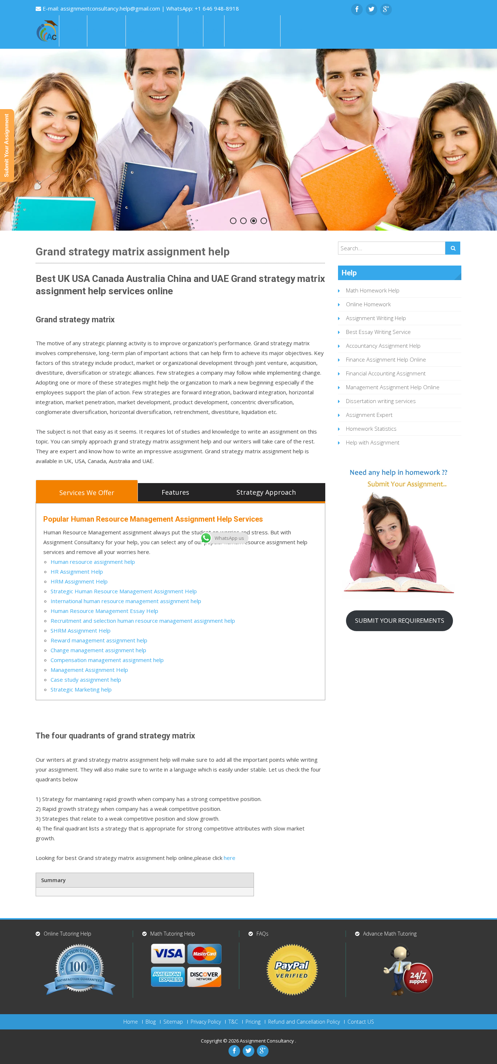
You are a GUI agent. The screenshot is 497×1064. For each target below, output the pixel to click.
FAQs (190, 31)
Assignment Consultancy (267, 1040)
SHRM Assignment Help (81, 630)
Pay (213, 31)
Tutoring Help (252, 31)
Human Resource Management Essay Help (104, 610)
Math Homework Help (372, 290)
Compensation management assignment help (107, 659)
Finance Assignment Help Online (386, 359)
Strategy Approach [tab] (266, 492)
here (229, 857)
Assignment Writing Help (376, 318)
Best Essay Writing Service (378, 331)
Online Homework (368, 304)
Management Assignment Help (89, 669)
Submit (296, 31)
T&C (233, 1022)
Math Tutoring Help (172, 933)
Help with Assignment (372, 442)
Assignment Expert (369, 414)
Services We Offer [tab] (86, 492)
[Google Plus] (386, 9)
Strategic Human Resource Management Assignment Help (124, 591)
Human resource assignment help (93, 561)
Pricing (253, 1022)
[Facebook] (357, 9)
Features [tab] (175, 492)
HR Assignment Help (77, 571)
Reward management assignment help (99, 640)
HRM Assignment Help (79, 581)
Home (73, 31)
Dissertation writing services (381, 401)
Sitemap (173, 1022)
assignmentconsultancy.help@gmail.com (111, 8)
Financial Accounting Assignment (386, 373)
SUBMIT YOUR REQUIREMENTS (399, 620)
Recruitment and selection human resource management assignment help (143, 620)
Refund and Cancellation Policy (304, 1022)
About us (106, 31)
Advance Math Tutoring (390, 933)
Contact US (360, 1022)
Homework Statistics (371, 428)
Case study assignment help (86, 679)
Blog (151, 1022)
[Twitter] (371, 9)
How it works (152, 31)
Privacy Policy (206, 1022)
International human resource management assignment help (126, 601)
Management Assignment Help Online (393, 387)
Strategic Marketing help (81, 689)
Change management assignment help (98, 650)
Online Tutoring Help (67, 933)
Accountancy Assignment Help (383, 345)
